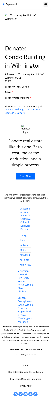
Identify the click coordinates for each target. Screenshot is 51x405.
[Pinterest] (30, 394)
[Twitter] (20, 394)
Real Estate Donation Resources (25, 378)
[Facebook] (15, 394)
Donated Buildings (15, 109)
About (25, 365)
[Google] (35, 394)
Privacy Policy (25, 385)
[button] (45, 4)
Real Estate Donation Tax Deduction (25, 371)
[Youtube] (25, 394)
